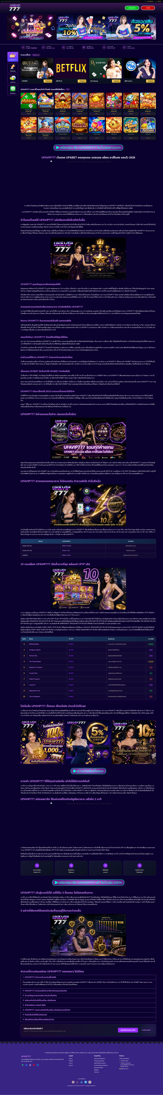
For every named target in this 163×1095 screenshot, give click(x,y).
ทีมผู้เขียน (96, 1070)
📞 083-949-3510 (123, 1061)
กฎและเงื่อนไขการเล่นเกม (100, 1063)
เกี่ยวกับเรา (96, 1072)
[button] (88, 977)
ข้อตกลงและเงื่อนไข (98, 1067)
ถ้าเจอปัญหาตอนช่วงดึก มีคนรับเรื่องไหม (41, 995)
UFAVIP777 (13, 60)
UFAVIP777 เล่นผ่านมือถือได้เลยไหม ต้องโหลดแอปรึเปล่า (47, 1010)
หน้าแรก (71, 1058)
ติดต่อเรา (13, 93)
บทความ (12, 82)
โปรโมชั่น (13, 71)
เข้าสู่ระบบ (47, 81)
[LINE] (22, 1065)
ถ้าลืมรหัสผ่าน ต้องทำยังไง (35, 1005)
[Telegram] (37, 1065)
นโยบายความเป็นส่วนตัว (99, 1058)
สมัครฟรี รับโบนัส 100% (128, 1030)
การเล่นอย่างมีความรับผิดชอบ (101, 1065)
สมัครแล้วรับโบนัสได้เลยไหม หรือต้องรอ (40, 1000)
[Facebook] (26, 1065)
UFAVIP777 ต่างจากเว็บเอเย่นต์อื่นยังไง (40, 977)
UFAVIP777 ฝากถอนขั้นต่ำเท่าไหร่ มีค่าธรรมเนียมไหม (46, 990)
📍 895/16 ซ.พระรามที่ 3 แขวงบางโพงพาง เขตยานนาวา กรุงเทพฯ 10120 (126, 1064)
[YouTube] (33, 1065)
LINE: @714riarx (124, 1058)
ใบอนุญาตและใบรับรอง (99, 1061)
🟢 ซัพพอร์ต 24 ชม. (124, 1069)
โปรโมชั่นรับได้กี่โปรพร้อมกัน (36, 1014)
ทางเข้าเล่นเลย (146, 1030)
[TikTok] (30, 1065)
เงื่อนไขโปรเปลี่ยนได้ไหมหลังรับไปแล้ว (39, 1019)
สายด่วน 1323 (105, 1053)
